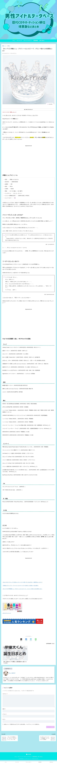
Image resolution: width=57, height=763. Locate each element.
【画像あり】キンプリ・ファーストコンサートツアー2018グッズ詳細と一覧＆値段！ (21, 585)
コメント (5, 693)
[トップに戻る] (1, 757)
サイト (4, 719)
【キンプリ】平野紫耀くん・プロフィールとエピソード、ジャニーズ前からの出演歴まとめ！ (22, 588)
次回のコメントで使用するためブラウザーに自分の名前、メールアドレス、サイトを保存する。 (22, 724)
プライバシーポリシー (27, 40)
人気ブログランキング (7, 613)
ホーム (14, 40)
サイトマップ (19, 40)
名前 (4, 708)
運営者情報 (36, 40)
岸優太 (53, 643)
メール (5, 714)
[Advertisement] (28, 158)
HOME (29, 754)
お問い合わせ (41, 40)
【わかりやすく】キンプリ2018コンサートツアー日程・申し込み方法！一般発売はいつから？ (22, 582)
